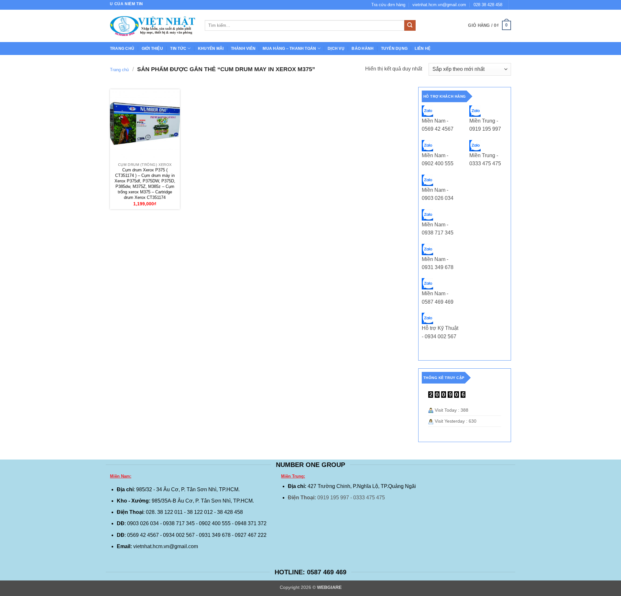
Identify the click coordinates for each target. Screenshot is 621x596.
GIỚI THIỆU (152, 48)
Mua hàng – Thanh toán (289, 48)
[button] (489, 25)
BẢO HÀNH (363, 48)
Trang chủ (122, 48)
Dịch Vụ (336, 48)
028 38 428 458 (488, 4)
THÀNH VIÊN (243, 48)
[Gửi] (409, 25)
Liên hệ (422, 48)
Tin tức (178, 48)
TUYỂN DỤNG (394, 48)
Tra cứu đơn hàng (388, 4)
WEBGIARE (329, 587)
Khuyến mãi (210, 48)
